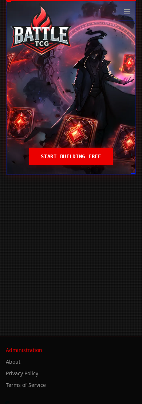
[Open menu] (127, 12)
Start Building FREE (71, 156)
